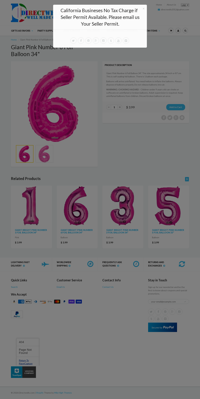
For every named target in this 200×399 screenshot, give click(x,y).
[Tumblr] (111, 40)
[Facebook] (81, 40)
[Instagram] (103, 40)
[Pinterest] (88, 40)
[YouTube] (118, 40)
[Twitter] (73, 40)
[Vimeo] (126, 40)
